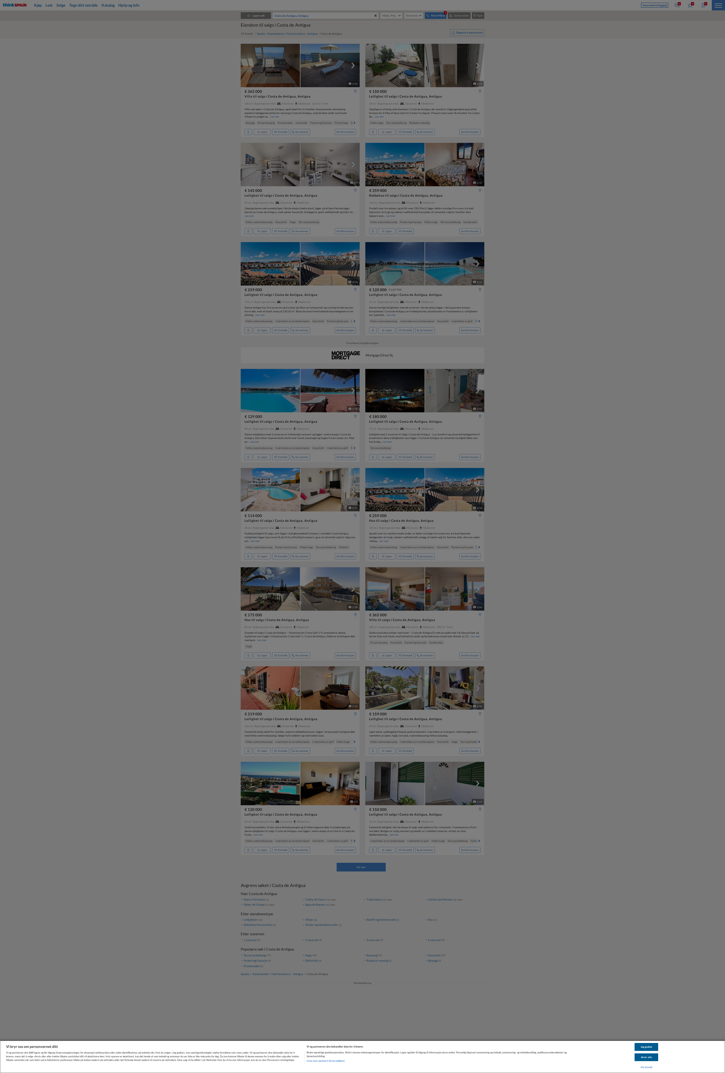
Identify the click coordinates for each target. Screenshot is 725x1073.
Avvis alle (646, 1057)
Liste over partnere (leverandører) (326, 1060)
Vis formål (646, 1067)
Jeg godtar (646, 1046)
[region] (362, 1057)
